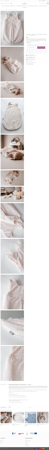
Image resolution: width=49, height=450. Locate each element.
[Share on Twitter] (28, 64)
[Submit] (11, 3)
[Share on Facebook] (27, 64)
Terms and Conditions (28, 440)
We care (2, 440)
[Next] (48, 421)
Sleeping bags (15, 9)
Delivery (35, 62)
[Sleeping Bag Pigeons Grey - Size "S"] (42, 417)
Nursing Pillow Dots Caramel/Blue (5, 424)
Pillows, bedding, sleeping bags (7, 9)
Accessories (25, 7)
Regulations (27, 62)
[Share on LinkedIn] (32, 64)
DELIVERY (30, 57)
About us (2, 441)
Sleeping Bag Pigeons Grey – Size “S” (41, 424)
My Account (26, 444)
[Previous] (0, 421)
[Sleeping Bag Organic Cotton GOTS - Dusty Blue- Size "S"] (30, 417)
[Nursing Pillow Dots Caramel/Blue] (6, 417)
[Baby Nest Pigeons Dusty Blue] (18, 417)
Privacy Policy (31, 62)
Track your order (27, 445)
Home (1, 9)
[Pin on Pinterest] (31, 64)
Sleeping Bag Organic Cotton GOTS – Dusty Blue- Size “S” (30, 424)
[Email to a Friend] (29, 64)
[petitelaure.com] (24, 3)
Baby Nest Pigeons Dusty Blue (16, 424)
